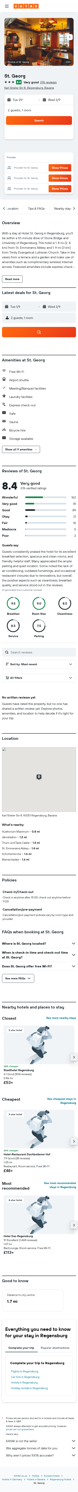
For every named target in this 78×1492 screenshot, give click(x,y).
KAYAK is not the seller (21, 1441)
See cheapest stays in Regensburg (61, 1101)
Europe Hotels (52, 1475)
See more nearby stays (61, 1018)
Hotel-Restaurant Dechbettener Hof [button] (27, 1154)
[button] (6, 6)
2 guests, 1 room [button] (19, 110)
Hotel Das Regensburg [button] (18, 1236)
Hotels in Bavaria (36, 1479)
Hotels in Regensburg (24, 1382)
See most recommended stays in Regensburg (60, 1185)
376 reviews (48, 82)
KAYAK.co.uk (20, 1475)
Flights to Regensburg (24, 1371)
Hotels (35, 1475)
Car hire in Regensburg (25, 1377)
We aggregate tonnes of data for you (31, 1448)
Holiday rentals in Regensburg (29, 1388)
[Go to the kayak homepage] (26, 6)
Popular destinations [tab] (55, 1348)
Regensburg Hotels (60, 1479)
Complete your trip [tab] (21, 1348)
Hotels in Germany (12, 1479)
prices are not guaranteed (20, 1429)
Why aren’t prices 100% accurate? (30, 1455)
